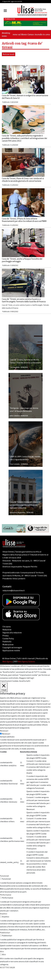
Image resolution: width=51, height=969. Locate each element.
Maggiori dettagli (26, 678)
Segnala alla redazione (12, 632)
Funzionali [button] (4, 876)
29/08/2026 (29, 512)
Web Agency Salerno (26, 661)
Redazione (6, 629)
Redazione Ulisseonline (17, 512)
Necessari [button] (4, 730)
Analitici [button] (3, 913)
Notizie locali (8, 54)
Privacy (5, 635)
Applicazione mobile (11, 650)
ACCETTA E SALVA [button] (7, 967)
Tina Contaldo (15, 464)
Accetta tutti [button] (24, 681)
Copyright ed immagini (12, 647)
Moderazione (7, 644)
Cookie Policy (8, 638)
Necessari (6, 733)
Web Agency (7, 661)
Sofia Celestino (15, 416)
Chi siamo (6, 626)
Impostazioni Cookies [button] (9, 681)
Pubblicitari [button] (5, 932)
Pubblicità (6, 641)
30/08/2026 (24, 367)
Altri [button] (2, 951)
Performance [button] (5, 894)
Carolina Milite (14, 367)
